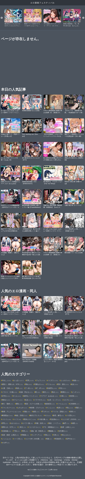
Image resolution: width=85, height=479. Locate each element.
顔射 (73, 411)
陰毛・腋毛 (58, 415)
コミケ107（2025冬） (71, 419)
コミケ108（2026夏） (34, 439)
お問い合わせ (53, 469)
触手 (66, 423)
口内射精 (74, 404)
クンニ (51, 408)
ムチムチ (22, 408)
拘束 (19, 388)
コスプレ (68, 400)
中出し (6, 380)
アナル (51, 384)
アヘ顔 (29, 388)
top (29, 469)
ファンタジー (8, 408)
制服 (76, 380)
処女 (74, 384)
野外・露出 (63, 384)
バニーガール (34, 427)
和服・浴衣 (40, 423)
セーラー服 (27, 423)
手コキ (45, 411)
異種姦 (25, 435)
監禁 (60, 408)
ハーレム (62, 404)
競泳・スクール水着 (33, 404)
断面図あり (7, 415)
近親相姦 (6, 431)
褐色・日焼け (21, 415)
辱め (28, 384)
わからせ (15, 423)
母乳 (25, 431)
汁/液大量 (43, 419)
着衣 (46, 392)
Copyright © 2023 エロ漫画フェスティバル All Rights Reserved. (42, 476)
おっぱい (18, 380)
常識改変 (59, 439)
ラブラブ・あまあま (49, 396)
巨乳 (30, 380)
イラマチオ (39, 400)
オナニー (17, 400)
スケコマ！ (45, 469)
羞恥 (19, 404)
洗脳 (27, 411)
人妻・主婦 (7, 388)
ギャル (17, 396)
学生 (62, 388)
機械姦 (52, 431)
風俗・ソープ (54, 423)
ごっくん (6, 439)
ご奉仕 (22, 427)
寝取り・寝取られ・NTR (12, 384)
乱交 (28, 400)
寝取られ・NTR (9, 427)
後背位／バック (30, 396)
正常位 (6, 396)
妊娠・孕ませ (26, 392)
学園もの (39, 384)
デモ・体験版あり (50, 427)
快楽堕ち (52, 388)
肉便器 (74, 396)
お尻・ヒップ (54, 400)
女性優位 (63, 431)
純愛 (75, 423)
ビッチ (76, 392)
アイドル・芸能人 (59, 411)
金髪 (36, 411)
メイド (17, 419)
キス (48, 415)
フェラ (40, 380)
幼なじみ (66, 435)
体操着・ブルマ (37, 408)
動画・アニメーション (11, 411)
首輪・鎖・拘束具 (38, 431)
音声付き (70, 439)
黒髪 (79, 408)
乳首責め (55, 419)
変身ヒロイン (30, 419)
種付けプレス (36, 415)
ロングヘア (36, 435)
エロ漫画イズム (35, 469)
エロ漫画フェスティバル (42, 3)
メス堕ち (70, 415)
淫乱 (48, 435)
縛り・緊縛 (7, 404)
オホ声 (6, 443)
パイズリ (53, 380)
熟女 (55, 392)
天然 (56, 435)
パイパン (6, 419)
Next (83, 18)
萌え (70, 408)
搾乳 (5, 423)
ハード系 (18, 439)
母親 (49, 439)
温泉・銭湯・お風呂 (10, 435)
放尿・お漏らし (68, 427)
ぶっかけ (65, 380)
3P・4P (40, 388)
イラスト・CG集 (9, 392)
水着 (63, 396)
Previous (2, 18)
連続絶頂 (50, 404)
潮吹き (6, 400)
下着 (17, 431)
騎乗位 (65, 392)
